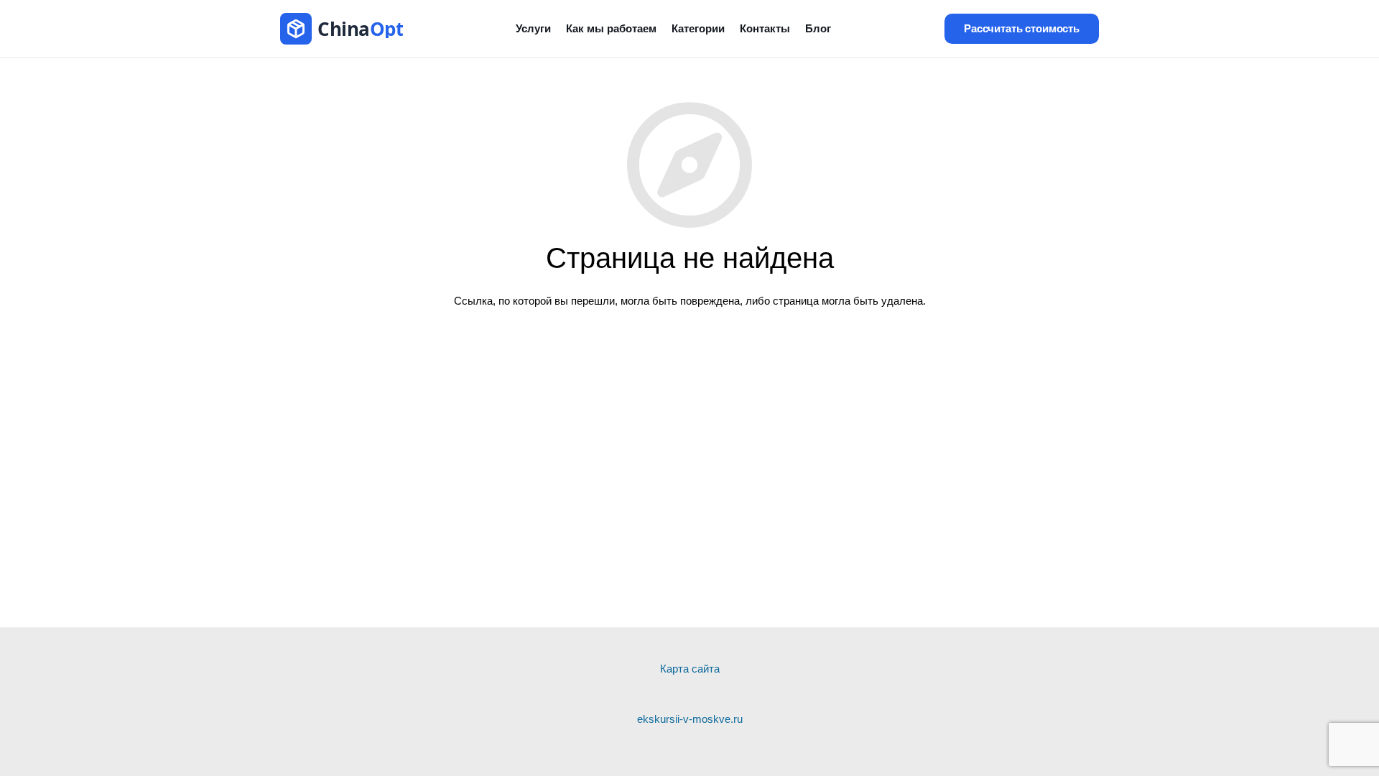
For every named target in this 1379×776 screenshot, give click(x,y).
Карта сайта (690, 668)
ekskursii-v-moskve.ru (690, 719)
